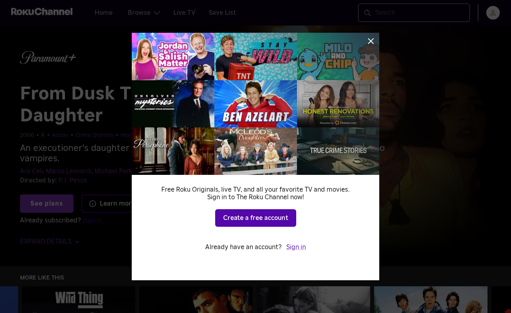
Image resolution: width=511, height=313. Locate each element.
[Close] (370, 41)
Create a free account (255, 218)
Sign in (296, 247)
